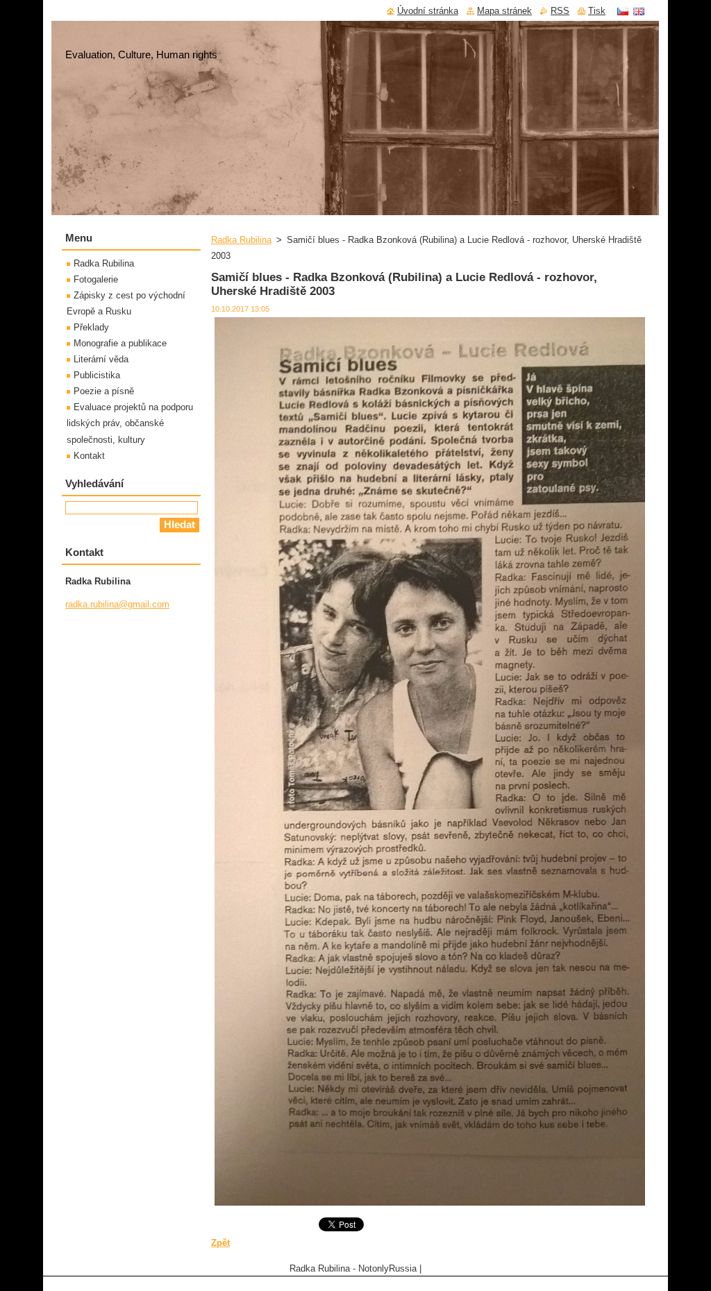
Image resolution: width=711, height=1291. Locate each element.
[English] (638, 11)
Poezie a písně (104, 391)
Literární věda (101, 359)
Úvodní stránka (427, 11)
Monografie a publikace (120, 343)
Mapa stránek (504, 11)
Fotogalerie (96, 279)
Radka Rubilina (241, 240)
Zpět (220, 1243)
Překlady (91, 327)
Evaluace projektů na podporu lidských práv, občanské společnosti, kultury (130, 423)
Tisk (596, 11)
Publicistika (97, 375)
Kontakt (89, 455)
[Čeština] (622, 11)
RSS (560, 11)
